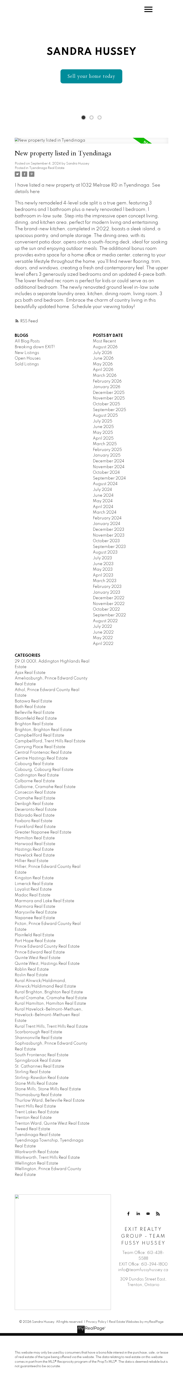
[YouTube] (148, 1214)
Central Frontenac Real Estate (43, 753)
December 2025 (109, 393)
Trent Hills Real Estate (35, 1106)
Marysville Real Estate (36, 912)
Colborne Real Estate (35, 781)
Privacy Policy (96, 1321)
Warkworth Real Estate (37, 1152)
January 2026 (106, 387)
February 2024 (107, 518)
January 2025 (107, 455)
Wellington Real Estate (36, 1163)
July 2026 (102, 353)
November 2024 (109, 467)
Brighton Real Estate (34, 724)
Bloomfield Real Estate (36, 718)
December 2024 (108, 461)
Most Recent (104, 341)
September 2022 (109, 615)
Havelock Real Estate (35, 855)
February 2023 (107, 587)
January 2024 (106, 524)
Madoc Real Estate (32, 895)
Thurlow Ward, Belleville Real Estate (50, 1101)
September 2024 (109, 478)
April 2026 (103, 370)
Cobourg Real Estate (34, 764)
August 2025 (105, 416)
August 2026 (105, 347)
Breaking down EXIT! (35, 347)
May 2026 (103, 364)
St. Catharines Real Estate (39, 1066)
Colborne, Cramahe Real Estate (45, 787)
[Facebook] (128, 1214)
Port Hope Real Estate (35, 941)
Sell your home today (91, 76)
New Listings (27, 353)
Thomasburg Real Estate (38, 1095)
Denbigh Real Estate (34, 804)
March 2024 (104, 512)
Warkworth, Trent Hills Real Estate (47, 1158)
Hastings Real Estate (34, 850)
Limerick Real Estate (34, 884)
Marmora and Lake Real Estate (44, 901)
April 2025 (103, 438)
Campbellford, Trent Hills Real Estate (50, 741)
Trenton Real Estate (33, 1118)
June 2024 (103, 496)
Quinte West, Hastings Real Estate (47, 964)
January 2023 (106, 593)
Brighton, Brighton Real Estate (43, 730)
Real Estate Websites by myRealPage (136, 1321)
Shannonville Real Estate (38, 1038)
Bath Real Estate (30, 707)
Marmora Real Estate (35, 907)
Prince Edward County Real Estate (47, 947)
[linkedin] (138, 1214)
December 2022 (108, 598)
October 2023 (106, 541)
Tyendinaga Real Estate (46, 168)
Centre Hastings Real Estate (41, 758)
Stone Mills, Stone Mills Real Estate (48, 1089)
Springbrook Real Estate (38, 1061)
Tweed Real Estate (32, 1129)
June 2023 (103, 564)
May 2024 (103, 501)
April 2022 (103, 644)
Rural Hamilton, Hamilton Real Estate (50, 1004)
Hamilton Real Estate (35, 838)
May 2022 (103, 638)
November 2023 (109, 535)
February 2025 (107, 450)
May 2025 (103, 433)
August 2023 (105, 552)
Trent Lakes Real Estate (37, 1112)
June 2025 (103, 427)
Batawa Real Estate (33, 701)
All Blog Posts (27, 341)
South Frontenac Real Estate (42, 1055)
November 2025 (109, 398)
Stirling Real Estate (33, 1072)
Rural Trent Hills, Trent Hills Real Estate (51, 1027)
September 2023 (109, 547)
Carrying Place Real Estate (40, 747)
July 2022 (102, 627)
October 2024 (106, 473)
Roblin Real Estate (32, 969)
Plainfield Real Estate (34, 935)
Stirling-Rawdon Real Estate (42, 1078)
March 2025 (105, 444)
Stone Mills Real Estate (36, 1084)
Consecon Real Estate (35, 792)
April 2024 (103, 507)
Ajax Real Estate (30, 673)
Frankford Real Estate (35, 827)
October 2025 (106, 404)
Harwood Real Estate (35, 844)
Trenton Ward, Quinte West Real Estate (52, 1124)
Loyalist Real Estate (33, 889)
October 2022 (106, 609)
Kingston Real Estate (34, 878)
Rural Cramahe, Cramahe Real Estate (51, 998)
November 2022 (109, 604)
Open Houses (28, 358)
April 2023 (103, 575)
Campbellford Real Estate (39, 735)
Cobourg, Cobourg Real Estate (44, 770)
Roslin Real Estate (31, 975)
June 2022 (103, 632)
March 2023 (104, 581)
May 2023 (103, 570)
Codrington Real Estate (37, 775)
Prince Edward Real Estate (40, 952)
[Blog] (158, 1214)
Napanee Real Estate (35, 918)
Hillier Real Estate (31, 861)
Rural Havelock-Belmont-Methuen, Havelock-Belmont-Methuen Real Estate (49, 1015)
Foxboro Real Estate (33, 821)
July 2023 (102, 558)
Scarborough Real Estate (38, 1032)
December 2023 (108, 530)
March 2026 (104, 376)
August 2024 (105, 484)
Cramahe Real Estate (35, 798)
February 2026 (107, 381)
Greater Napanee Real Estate (43, 832)
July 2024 (102, 490)
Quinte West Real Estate (37, 958)
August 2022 (105, 621)
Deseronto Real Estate (36, 810)
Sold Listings (27, 364)
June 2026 (103, 358)
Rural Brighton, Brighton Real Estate (49, 992)
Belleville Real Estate (34, 713)
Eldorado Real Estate (35, 815)
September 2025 (109, 410)
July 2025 (102, 421)
